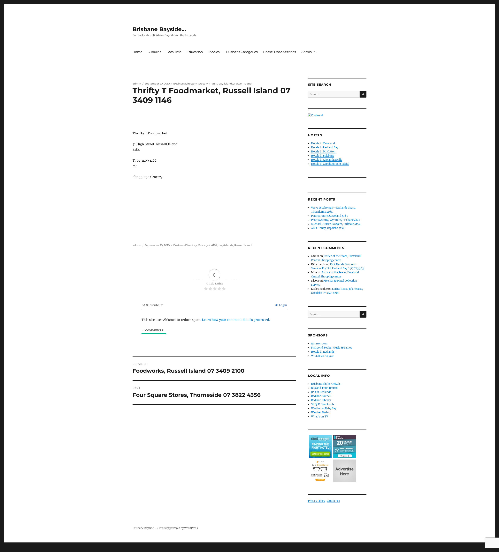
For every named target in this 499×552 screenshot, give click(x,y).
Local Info (173, 52)
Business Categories (242, 52)
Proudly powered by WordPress (178, 528)
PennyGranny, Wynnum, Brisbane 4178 (335, 220)
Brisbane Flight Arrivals (326, 384)
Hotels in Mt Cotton (323, 151)
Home (137, 52)
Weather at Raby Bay (323, 408)
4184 (214, 83)
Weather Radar (320, 412)
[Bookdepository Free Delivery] (344, 446)
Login (282, 305)
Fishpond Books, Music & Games (331, 347)
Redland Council (321, 396)
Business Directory (185, 83)
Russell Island (243, 83)
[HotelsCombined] (320, 446)
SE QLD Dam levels (322, 404)
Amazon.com (319, 343)
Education (195, 52)
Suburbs (154, 52)
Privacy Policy (316, 501)
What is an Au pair (322, 355)
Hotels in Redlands (322, 351)
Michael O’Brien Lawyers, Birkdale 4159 (335, 224)
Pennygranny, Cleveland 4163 (329, 215)
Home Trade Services (279, 52)
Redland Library (321, 400)
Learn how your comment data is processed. (236, 320)
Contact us (333, 501)
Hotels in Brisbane (322, 155)
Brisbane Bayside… (159, 29)
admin (137, 83)
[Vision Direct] (320, 470)
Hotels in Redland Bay (324, 147)
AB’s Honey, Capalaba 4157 (327, 228)
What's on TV (319, 416)
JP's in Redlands (321, 392)
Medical (214, 52)
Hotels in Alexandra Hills (326, 159)
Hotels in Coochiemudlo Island (330, 164)
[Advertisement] (215, 122)
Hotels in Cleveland (323, 143)
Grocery (203, 83)
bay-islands (226, 83)
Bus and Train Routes (324, 388)
